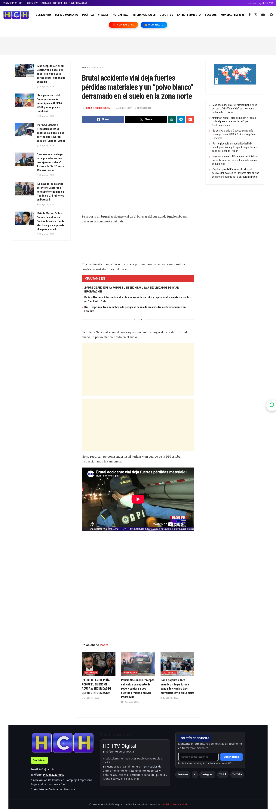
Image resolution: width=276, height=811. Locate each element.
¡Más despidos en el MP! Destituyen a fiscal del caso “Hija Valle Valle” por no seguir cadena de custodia (51, 73)
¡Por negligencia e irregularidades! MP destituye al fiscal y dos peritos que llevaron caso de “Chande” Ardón (51, 132)
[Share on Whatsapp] (172, 119)
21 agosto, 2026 (91, 698)
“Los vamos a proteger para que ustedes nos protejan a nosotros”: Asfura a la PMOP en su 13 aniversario (50, 162)
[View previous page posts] (134, 319)
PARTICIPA (57, 3)
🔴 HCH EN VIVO (123, 24)
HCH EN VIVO (32, 3)
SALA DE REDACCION (98, 108)
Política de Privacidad (175, 804)
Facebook (182, 774)
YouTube (237, 774)
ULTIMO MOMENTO (66, 14)
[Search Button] (271, 14)
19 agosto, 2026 (131, 702)
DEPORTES (166, 14)
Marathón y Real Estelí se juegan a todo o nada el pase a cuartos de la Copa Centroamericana (234, 121)
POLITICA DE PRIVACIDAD (75, 3)
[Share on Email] (190, 119)
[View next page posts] (141, 319)
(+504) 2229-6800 (53, 774)
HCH (21, 3)
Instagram (207, 774)
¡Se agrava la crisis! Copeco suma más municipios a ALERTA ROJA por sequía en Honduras (49, 103)
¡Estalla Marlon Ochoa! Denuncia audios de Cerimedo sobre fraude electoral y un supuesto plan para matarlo (51, 221)
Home (85, 67)
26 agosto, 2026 (46, 86)
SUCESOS (211, 14)
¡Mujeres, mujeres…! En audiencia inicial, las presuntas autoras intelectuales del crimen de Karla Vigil (235, 160)
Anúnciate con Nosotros (60, 789)
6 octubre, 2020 (123, 108)
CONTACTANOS (10, 3)
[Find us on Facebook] (249, 15)
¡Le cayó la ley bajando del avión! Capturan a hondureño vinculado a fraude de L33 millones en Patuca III (50, 191)
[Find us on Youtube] (263, 15)
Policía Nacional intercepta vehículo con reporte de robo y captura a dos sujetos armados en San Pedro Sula (137, 688)
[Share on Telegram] (181, 119)
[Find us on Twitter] (256, 15)
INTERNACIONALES (144, 14)
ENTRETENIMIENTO (189, 14)
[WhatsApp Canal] (272, 405)
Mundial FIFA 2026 (232, 14)
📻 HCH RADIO (154, 24)
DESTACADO (43, 14)
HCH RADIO (46, 3)
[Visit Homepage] (16, 14)
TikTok (222, 774)
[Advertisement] (138, 45)
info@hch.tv (46, 769)
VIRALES (103, 14)
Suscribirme (231, 757)
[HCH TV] (63, 742)
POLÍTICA (88, 14)
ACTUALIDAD (120, 14)
